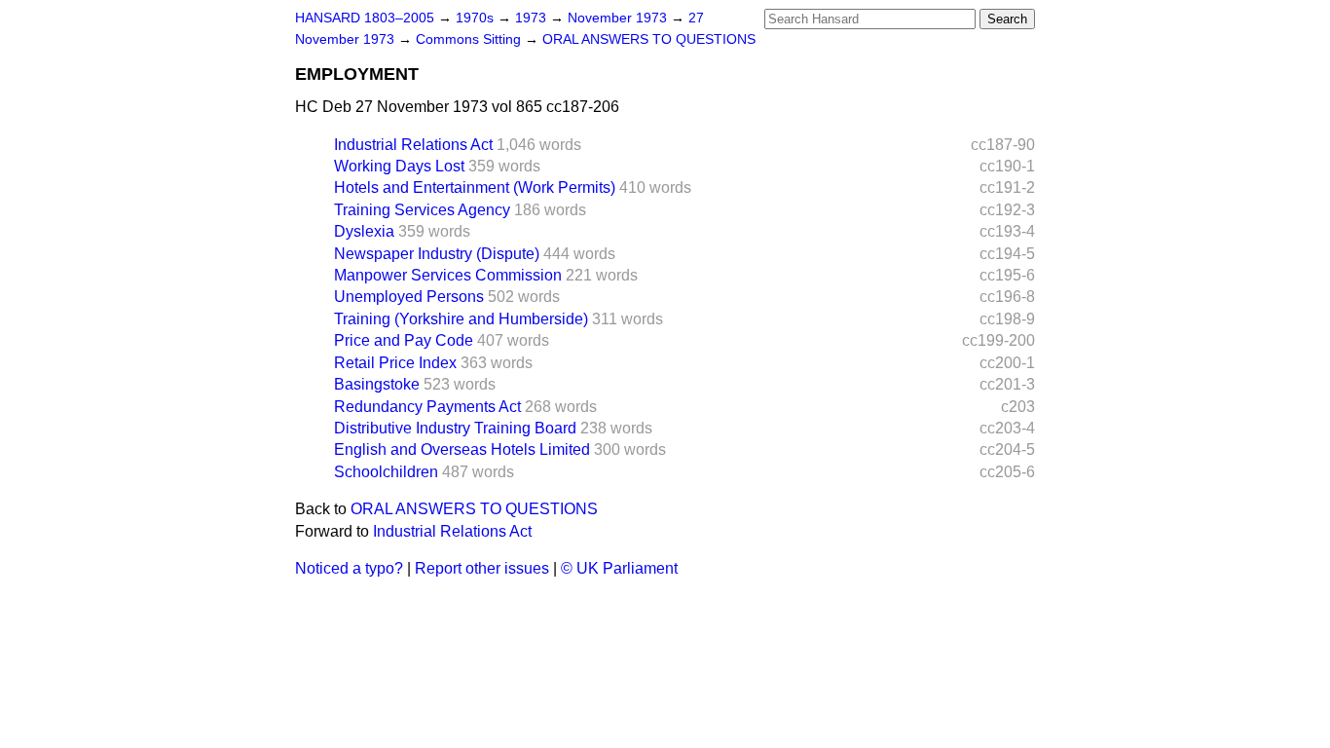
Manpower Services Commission (448, 275)
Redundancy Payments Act (427, 406)
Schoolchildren (386, 472)
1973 (532, 18)
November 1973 (619, 18)
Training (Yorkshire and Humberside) (461, 319)
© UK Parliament (619, 568)
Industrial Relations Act (413, 144)
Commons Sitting (470, 39)
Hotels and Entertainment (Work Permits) (474, 187)
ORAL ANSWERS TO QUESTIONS (649, 39)
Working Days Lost (399, 166)
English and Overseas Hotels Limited (462, 449)
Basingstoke (377, 384)
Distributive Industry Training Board (455, 428)
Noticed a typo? (349, 568)
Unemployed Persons (409, 296)
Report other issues (482, 568)
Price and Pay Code (403, 340)
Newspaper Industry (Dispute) (436, 253)
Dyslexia (364, 231)
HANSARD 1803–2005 (364, 18)
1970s (477, 18)
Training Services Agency (422, 210)
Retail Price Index (395, 363)
